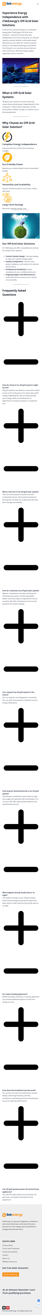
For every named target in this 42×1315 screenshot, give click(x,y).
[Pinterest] (7, 1307)
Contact (5, 1255)
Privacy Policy (7, 1245)
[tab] (21, 351)
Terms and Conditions (10, 1248)
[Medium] (4, 1307)
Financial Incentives (9, 1252)
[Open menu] (38, 3)
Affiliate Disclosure (9, 1262)
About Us (6, 1258)
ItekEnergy (6, 1221)
